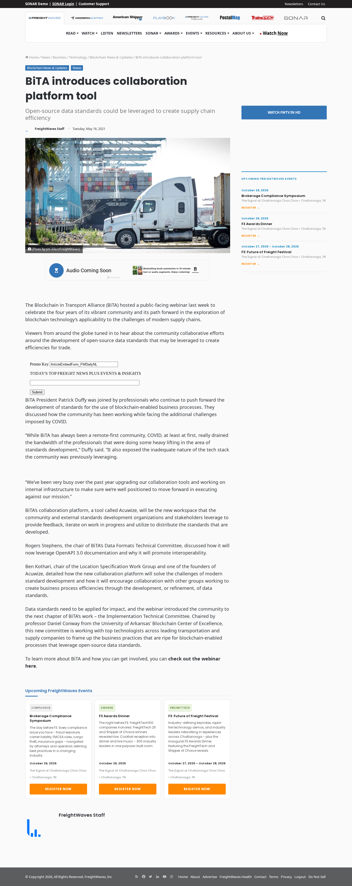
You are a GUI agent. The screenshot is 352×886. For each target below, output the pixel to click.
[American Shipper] (127, 18)
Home (33, 57)
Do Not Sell (316, 876)
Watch (88, 33)
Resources (215, 33)
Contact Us (316, 4)
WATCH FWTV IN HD (284, 112)
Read (71, 33)
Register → (250, 207)
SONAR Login (63, 4)
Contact (260, 876)
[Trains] (263, 18)
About (195, 876)
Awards (172, 33)
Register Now (58, 789)
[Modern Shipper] (86, 18)
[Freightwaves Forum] (197, 18)
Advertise (210, 876)
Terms (273, 876)
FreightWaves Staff (49, 129)
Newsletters (294, 4)
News (45, 57)
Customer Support (94, 4)
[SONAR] (296, 18)
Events (192, 33)
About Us (241, 33)
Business (59, 57)
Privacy (286, 876)
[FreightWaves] (44, 18)
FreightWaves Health (236, 876)
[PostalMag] (230, 18)
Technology (78, 57)
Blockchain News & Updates (111, 57)
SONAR (152, 33)
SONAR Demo (36, 4)
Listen (107, 33)
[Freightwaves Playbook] (164, 18)
